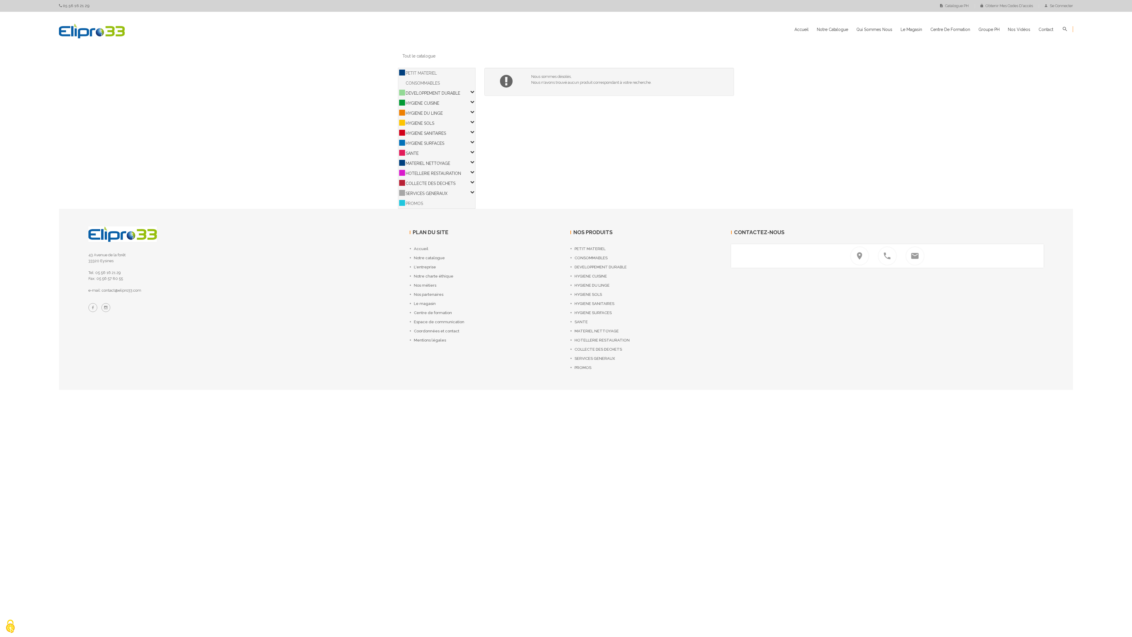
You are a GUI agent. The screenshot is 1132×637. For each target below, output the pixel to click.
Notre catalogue (832, 29)
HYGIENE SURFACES (425, 143)
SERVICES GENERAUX (426, 193)
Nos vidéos (1019, 29)
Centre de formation (950, 29)
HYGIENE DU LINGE (424, 113)
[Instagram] (105, 307)
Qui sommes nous (874, 29)
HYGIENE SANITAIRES (426, 133)
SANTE (412, 153)
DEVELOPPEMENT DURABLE (433, 93)
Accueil (801, 29)
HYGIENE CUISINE (422, 103)
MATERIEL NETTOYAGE (428, 163)
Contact (1046, 29)
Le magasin (911, 29)
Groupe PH (989, 29)
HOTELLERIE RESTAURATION (433, 173)
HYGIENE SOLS (420, 123)
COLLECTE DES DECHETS (430, 183)
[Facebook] (92, 307)
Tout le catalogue (418, 56)
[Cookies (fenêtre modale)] (10, 627)
